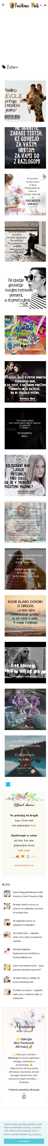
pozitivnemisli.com (24, 865)
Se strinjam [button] (24, 1141)
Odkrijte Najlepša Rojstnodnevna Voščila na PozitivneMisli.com (26, 953)
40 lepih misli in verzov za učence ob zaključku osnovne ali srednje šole (28, 908)
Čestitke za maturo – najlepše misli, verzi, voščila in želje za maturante (28, 994)
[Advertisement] (24, 39)
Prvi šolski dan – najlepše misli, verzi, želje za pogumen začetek (27, 937)
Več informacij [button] (34, 1134)
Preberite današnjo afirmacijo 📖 (24, 1093)
